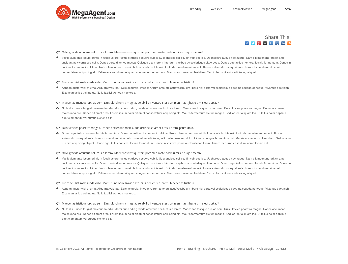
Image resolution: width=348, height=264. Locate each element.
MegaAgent (269, 9)
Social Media (246, 248)
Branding (195, 9)
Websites (216, 9)
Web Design (265, 248)
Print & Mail (227, 248)
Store (288, 9)
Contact (281, 248)
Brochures (209, 248)
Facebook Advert (242, 9)
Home (181, 248)
